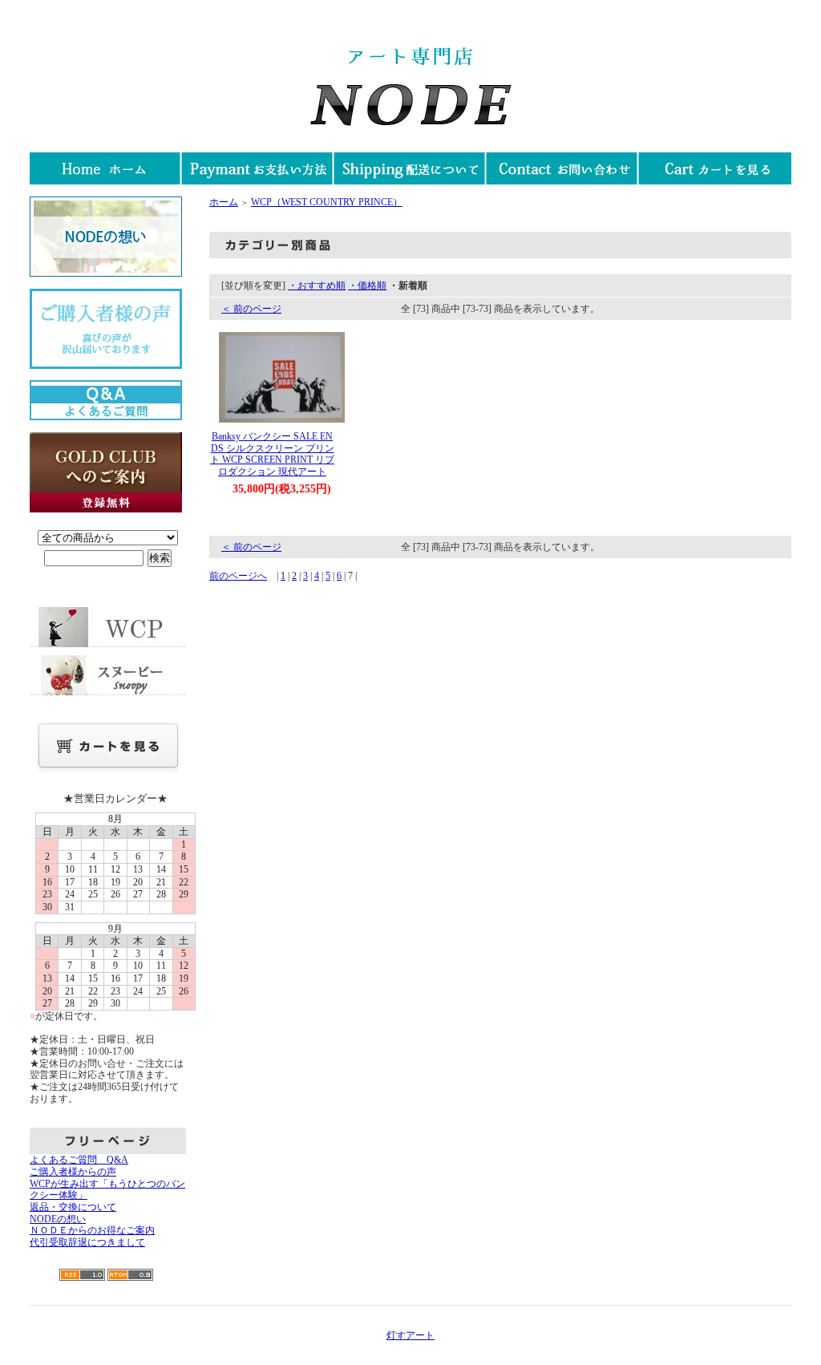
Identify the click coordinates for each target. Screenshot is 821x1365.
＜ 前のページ (251, 308)
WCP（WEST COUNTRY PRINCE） (326, 202)
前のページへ (238, 575)
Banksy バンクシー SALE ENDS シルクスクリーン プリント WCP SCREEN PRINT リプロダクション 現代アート (272, 454)
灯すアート (410, 1335)
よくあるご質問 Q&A (79, 1159)
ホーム (223, 202)
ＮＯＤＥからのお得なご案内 (92, 1230)
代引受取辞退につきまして (87, 1242)
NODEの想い (58, 1219)
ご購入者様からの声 (73, 1171)
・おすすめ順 (317, 285)
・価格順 (367, 285)
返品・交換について (73, 1207)
